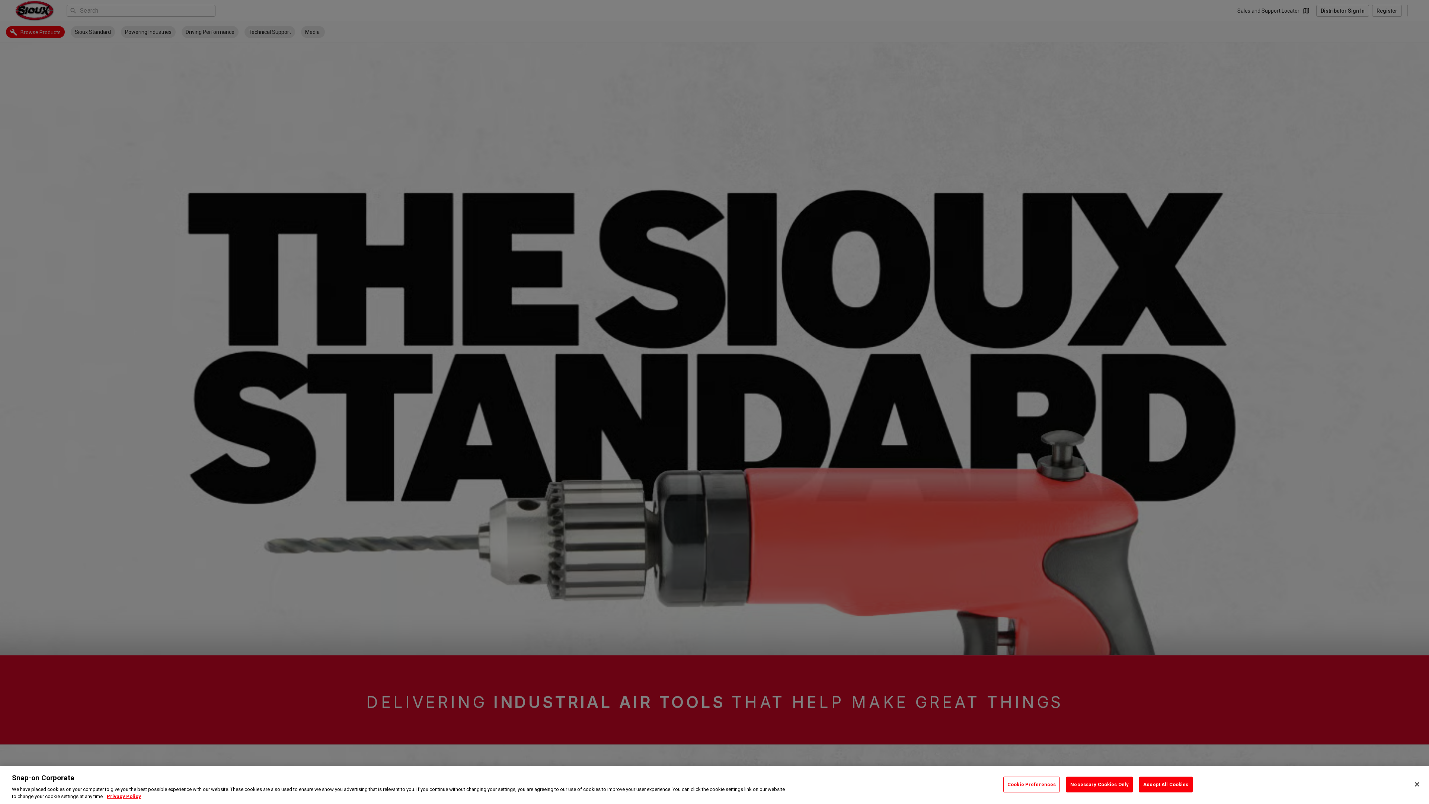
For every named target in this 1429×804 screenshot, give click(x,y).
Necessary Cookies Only (1099, 784)
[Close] (1417, 784)
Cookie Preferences (1031, 784)
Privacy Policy (124, 796)
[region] (714, 785)
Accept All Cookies (1165, 784)
